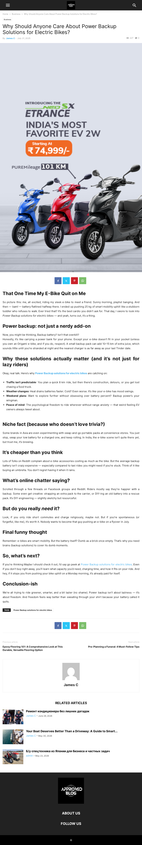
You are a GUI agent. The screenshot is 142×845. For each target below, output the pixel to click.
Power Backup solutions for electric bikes (33, 610)
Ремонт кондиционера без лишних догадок (57, 711)
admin (29, 755)
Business (16, 14)
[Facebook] (58, 280)
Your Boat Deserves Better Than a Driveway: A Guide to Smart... (72, 731)
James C (10, 38)
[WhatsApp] (82, 280)
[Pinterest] (74, 280)
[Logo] (71, 802)
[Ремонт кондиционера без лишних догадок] (13, 717)
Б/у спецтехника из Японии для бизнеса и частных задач (68, 751)
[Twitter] (66, 280)
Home (5, 14)
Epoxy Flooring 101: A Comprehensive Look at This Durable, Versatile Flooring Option (33, 648)
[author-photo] (71, 680)
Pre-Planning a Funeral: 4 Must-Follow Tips (113, 646)
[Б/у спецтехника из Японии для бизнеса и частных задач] (13, 757)
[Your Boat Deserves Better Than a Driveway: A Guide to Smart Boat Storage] (13, 737)
